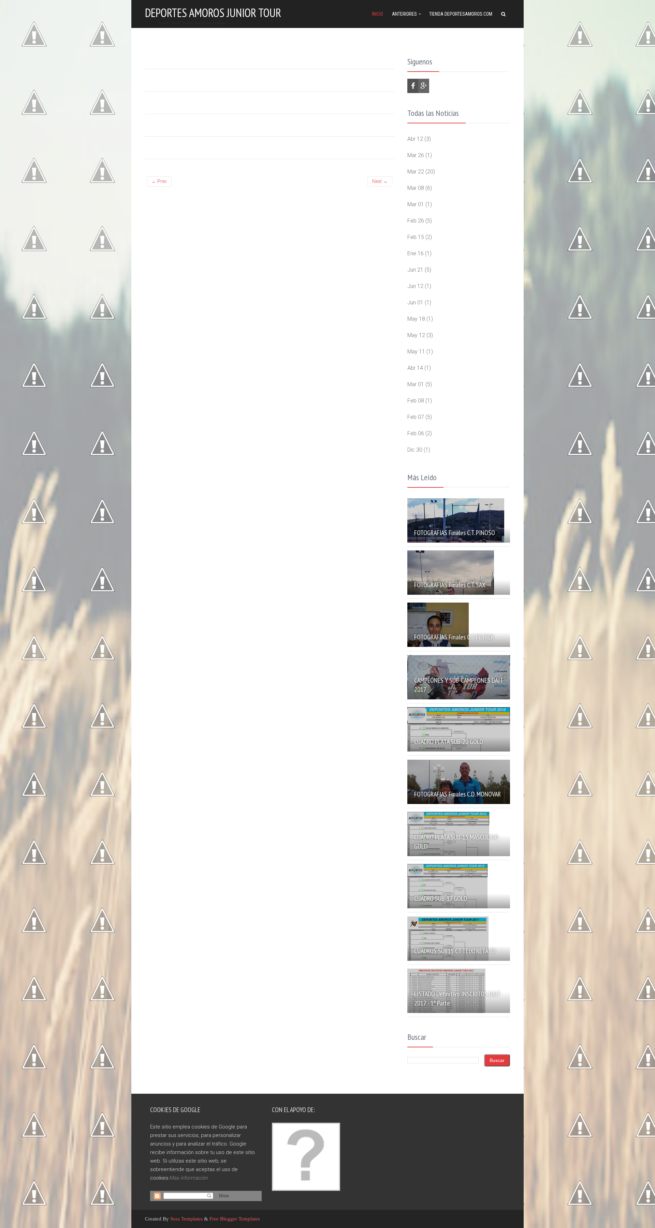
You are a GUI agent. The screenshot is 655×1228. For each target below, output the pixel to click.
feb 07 (415, 417)
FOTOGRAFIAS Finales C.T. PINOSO (454, 532)
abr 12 (415, 139)
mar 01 (415, 204)
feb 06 (415, 433)
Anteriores (404, 14)
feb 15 (415, 237)
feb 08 (415, 400)
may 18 (416, 319)
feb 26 (415, 220)
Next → (380, 181)
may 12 (416, 335)
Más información (189, 1178)
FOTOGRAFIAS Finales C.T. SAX (449, 584)
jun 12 (415, 286)
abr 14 (415, 368)
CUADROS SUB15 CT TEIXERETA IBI (455, 950)
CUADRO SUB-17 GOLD (440, 898)
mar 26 (415, 155)
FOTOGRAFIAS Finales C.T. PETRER (454, 637)
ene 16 (415, 253)
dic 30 (414, 449)
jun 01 (415, 302)
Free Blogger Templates (234, 1219)
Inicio (377, 14)
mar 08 (415, 188)
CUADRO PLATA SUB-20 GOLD (448, 741)
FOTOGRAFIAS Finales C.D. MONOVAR (457, 794)
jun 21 (415, 270)
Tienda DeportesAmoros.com (460, 14)
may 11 (416, 351)
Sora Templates (186, 1219)
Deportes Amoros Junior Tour (213, 12)
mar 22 (415, 171)
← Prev (159, 181)
